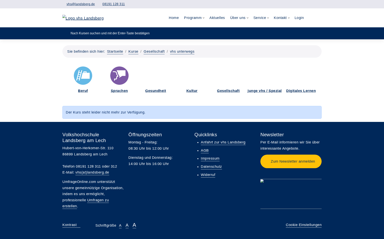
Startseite (115, 51)
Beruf (83, 91)
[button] (310, 17)
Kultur (192, 91)
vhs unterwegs (182, 51)
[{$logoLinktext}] (83, 18)
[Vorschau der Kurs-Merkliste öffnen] (319, 17)
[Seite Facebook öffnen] (313, 4)
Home (174, 18)
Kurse (133, 51)
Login (299, 18)
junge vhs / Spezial (265, 91)
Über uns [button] (238, 18)
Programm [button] (193, 18)
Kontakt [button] (280, 18)
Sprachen (119, 91)
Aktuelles (217, 18)
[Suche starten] (65, 33)
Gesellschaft (154, 51)
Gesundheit (155, 91)
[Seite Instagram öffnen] (320, 4)
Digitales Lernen (301, 91)
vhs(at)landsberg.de (92, 172)
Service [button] (259, 18)
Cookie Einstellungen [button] (304, 225)
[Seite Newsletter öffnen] (307, 4)
